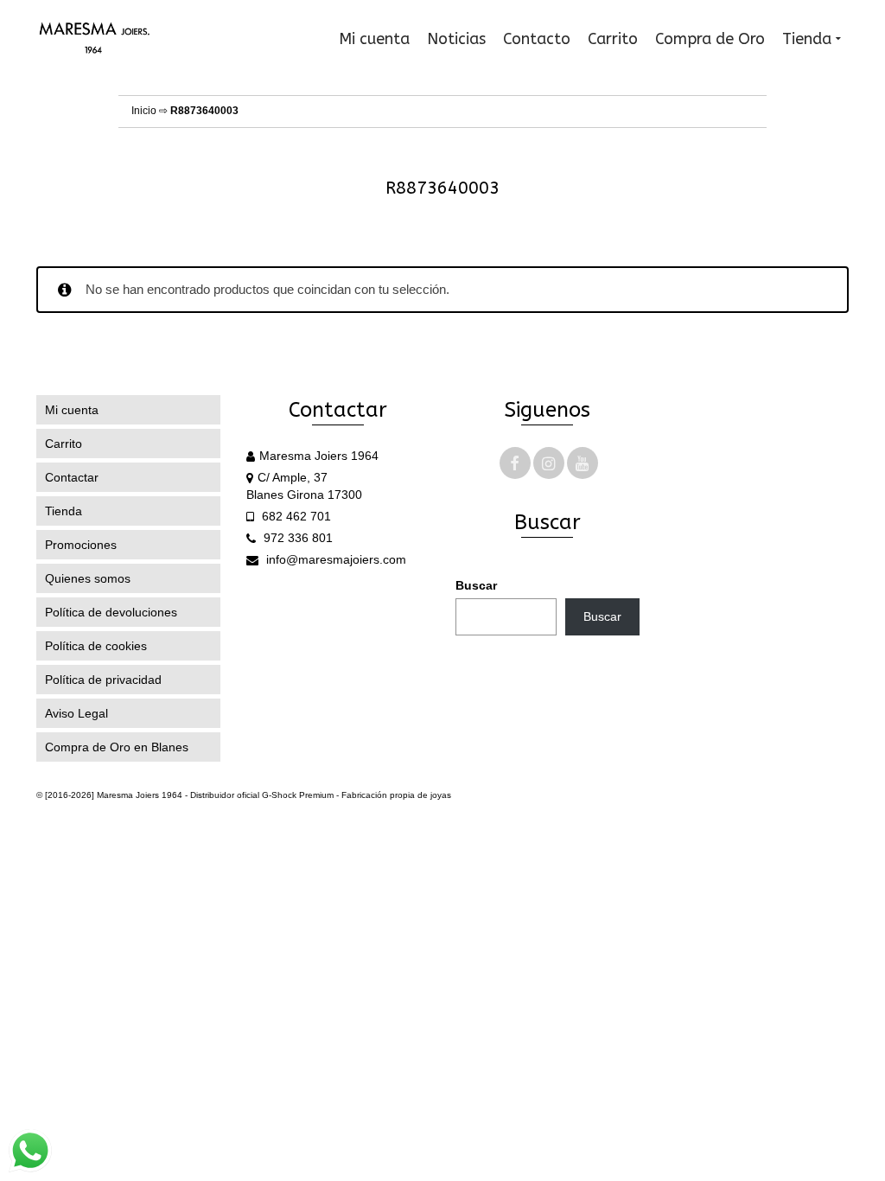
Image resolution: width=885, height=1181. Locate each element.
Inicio (143, 111)
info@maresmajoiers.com (334, 559)
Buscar (476, 585)
